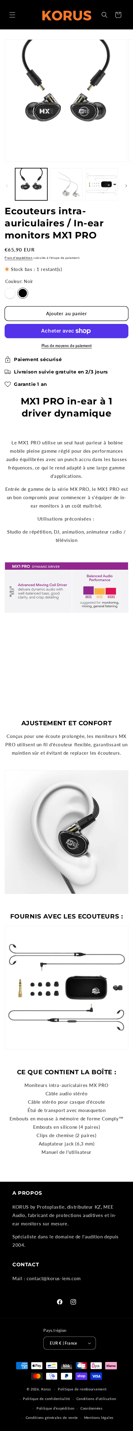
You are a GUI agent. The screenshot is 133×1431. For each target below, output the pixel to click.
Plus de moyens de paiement (66, 345)
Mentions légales (99, 1418)
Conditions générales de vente (52, 1418)
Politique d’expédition (55, 1408)
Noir (22, 293)
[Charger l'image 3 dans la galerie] (66, 184)
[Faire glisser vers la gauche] (7, 186)
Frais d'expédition (19, 258)
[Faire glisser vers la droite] (126, 186)
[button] (12, 15)
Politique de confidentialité (46, 1399)
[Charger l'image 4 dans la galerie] (101, 184)
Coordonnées (91, 1408)
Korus (46, 1389)
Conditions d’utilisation (96, 1399)
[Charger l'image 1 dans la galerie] (31, 184)
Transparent (10, 293)
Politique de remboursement (82, 1389)
